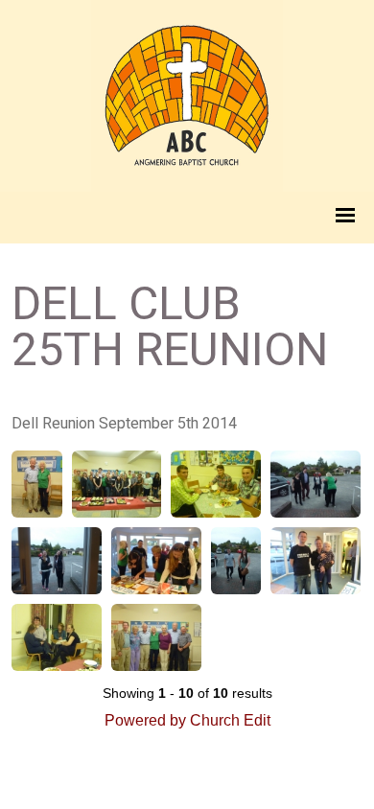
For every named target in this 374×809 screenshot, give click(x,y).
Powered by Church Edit (187, 720)
